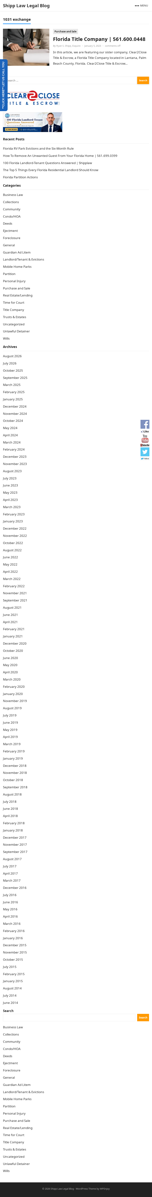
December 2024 (15, 406)
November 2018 (15, 773)
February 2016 (14, 931)
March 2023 (12, 507)
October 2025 (13, 370)
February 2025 (14, 392)
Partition (9, 274)
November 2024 (15, 413)
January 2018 (13, 830)
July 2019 (9, 715)
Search (8, 1011)
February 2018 (14, 823)
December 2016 (15, 888)
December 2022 (15, 528)
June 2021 (10, 615)
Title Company (13, 310)
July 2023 (9, 478)
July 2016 (9, 895)
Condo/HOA (12, 216)
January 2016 (13, 938)
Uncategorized (13, 324)
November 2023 (15, 464)
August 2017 (12, 859)
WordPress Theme (86, 1188)
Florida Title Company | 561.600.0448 (99, 39)
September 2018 (15, 787)
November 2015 (15, 952)
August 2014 (12, 988)
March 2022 (12, 579)
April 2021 (10, 622)
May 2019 (10, 730)
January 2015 (13, 981)
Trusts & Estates (14, 317)
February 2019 (14, 751)
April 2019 (10, 737)
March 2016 (12, 923)
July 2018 (9, 801)
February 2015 (14, 974)
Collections (11, 202)
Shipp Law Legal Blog (26, 5)
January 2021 (13, 636)
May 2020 (10, 665)
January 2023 (13, 521)
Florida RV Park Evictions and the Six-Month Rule (38, 148)
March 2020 (12, 679)
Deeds (7, 223)
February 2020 (14, 686)
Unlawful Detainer (16, 331)
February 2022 (14, 586)
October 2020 (13, 650)
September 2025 (15, 378)
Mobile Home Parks (17, 266)
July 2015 (9, 967)
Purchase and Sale (65, 31)
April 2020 (10, 672)
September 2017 (15, 852)
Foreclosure (11, 238)
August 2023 (12, 471)
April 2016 (10, 916)
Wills (6, 338)
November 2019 (15, 701)
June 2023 (10, 485)
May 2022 (10, 564)
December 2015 (15, 945)
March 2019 (12, 744)
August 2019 (12, 708)
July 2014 (9, 995)
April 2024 (10, 435)
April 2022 (10, 571)
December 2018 (15, 765)
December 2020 (15, 643)
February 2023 (14, 514)
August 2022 (12, 550)
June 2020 (10, 658)
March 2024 (12, 442)
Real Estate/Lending (17, 295)
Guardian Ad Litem (17, 252)
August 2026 (12, 356)
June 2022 (10, 557)
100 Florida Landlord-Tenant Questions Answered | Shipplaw (47, 163)
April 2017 (10, 873)
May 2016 (10, 909)
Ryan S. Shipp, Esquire (68, 45)
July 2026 (9, 363)
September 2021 (15, 600)
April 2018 (10, 816)
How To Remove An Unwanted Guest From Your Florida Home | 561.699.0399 (60, 156)
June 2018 (10, 808)
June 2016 (10, 902)
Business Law (13, 195)
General (9, 245)
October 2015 (13, 959)
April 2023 (10, 500)
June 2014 (10, 1003)
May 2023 (10, 492)
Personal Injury (14, 281)
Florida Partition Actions (21, 177)
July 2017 (9, 866)
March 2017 (12, 880)
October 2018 (13, 780)
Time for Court (13, 302)
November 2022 (15, 536)
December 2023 (15, 456)
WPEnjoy (105, 1188)
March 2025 (12, 385)
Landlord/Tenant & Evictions (23, 259)
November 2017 (15, 844)
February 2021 (14, 629)
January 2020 (13, 694)
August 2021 (12, 607)
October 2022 (13, 543)
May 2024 (10, 428)
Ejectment (10, 231)
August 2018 (12, 794)
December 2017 (15, 837)
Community (11, 209)
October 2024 (13, 421)
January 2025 (13, 399)
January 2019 (13, 758)
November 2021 (15, 593)
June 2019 (10, 722)
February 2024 (14, 449)
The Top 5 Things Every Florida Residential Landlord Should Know (50, 170)
